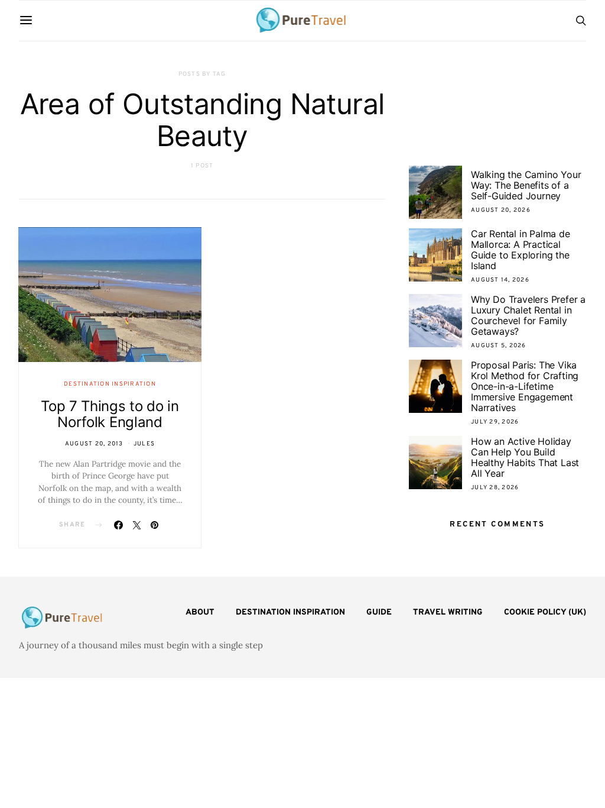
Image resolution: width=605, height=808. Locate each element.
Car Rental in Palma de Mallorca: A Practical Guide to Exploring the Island (520, 250)
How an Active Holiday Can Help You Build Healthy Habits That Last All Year (525, 457)
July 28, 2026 (495, 488)
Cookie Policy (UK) (545, 612)
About (200, 612)
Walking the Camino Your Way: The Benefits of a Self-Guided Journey (526, 185)
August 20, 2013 (94, 444)
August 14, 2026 (500, 280)
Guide (379, 612)
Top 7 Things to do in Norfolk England (110, 414)
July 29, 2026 (495, 422)
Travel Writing (448, 612)
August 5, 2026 (498, 346)
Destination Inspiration (110, 384)
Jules (144, 444)
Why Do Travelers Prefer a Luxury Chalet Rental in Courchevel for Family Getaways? (528, 315)
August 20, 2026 (501, 210)
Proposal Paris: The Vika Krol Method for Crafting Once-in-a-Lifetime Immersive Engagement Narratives (524, 386)
